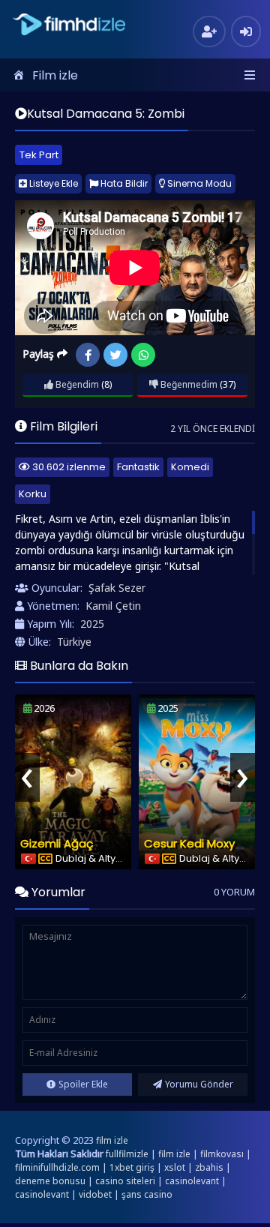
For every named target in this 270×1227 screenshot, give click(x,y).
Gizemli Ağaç (56, 843)
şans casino (147, 1194)
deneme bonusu (50, 1180)
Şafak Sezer (117, 587)
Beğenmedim (188, 384)
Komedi (190, 467)
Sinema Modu (198, 183)
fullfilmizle (127, 1154)
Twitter (116, 355)
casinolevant (192, 1180)
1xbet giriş (132, 1167)
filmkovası (222, 1154)
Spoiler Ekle (83, 1084)
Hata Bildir (123, 183)
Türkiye (74, 641)
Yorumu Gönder (199, 1084)
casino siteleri (125, 1180)
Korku (32, 494)
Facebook (88, 355)
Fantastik (138, 467)
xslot (174, 1167)
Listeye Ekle (52, 183)
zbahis (209, 1167)
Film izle (55, 75)
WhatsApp (143, 355)
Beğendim (76, 384)
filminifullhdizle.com (57, 1167)
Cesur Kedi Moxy (189, 843)
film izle (112, 1140)
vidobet (95, 1194)
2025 (92, 623)
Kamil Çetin (113, 605)
